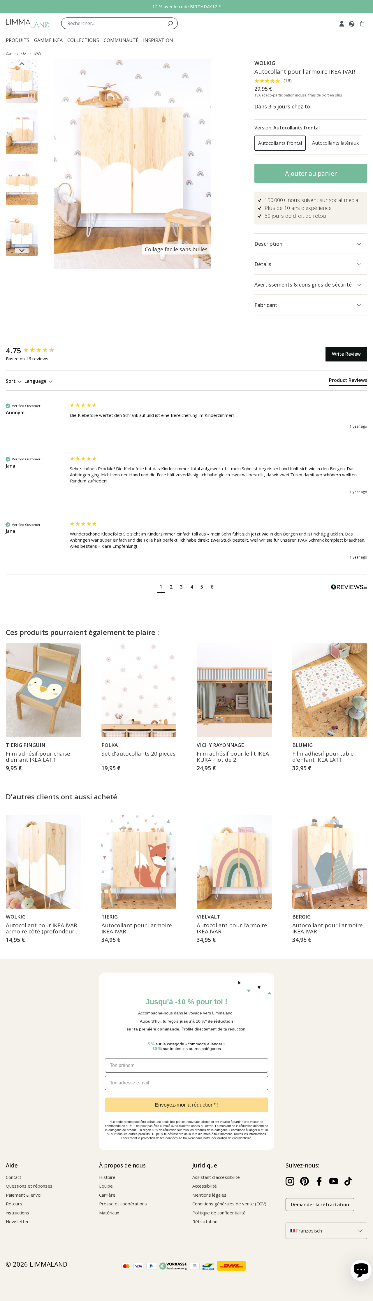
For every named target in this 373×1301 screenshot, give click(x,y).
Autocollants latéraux (335, 143)
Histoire (107, 1177)
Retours (14, 1204)
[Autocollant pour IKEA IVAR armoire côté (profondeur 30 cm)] (43, 862)
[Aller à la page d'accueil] (28, 23)
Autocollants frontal (280, 143)
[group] (36, 350)
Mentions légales (209, 1195)
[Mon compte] (342, 23)
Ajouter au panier (311, 173)
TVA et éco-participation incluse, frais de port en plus (298, 95)
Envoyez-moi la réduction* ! (187, 1105)
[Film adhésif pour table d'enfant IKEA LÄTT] (329, 690)
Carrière (107, 1195)
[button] (161, 587)
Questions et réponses (29, 1186)
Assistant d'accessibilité (216, 1177)
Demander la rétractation (320, 1204)
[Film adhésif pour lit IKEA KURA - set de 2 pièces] (234, 690)
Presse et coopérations (123, 1204)
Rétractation (204, 1221)
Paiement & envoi (23, 1195)
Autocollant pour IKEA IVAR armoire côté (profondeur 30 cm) (41, 928)
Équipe (106, 1186)
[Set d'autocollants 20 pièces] (139, 690)
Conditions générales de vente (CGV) (229, 1204)
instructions (17, 1213)
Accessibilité (204, 1186)
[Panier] (362, 23)
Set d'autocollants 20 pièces (138, 754)
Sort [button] (11, 381)
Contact (13, 1177)
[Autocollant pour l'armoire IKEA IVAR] (139, 862)
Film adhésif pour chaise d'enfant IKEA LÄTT (38, 757)
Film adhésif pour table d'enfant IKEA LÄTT (323, 757)
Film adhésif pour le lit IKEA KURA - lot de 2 (233, 757)
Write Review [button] (346, 354)
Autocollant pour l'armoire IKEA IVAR (136, 928)
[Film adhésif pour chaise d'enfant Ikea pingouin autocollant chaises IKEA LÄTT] (43, 690)
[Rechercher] (170, 23)
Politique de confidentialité (219, 1213)
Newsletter (17, 1221)
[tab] (348, 381)
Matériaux (109, 1213)
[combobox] (112, 23)
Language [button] (36, 381)
